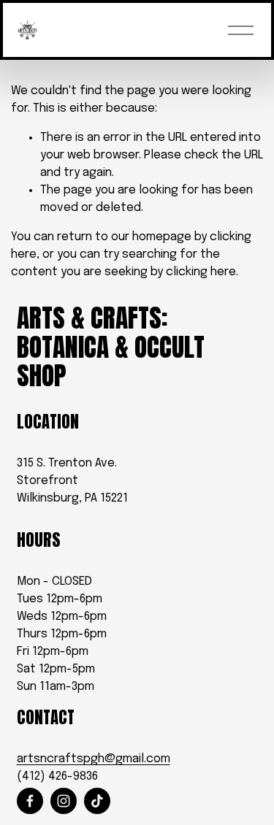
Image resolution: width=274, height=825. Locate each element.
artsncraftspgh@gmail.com (93, 759)
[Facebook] (30, 801)
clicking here (201, 272)
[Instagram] (63, 801)
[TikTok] (97, 801)
